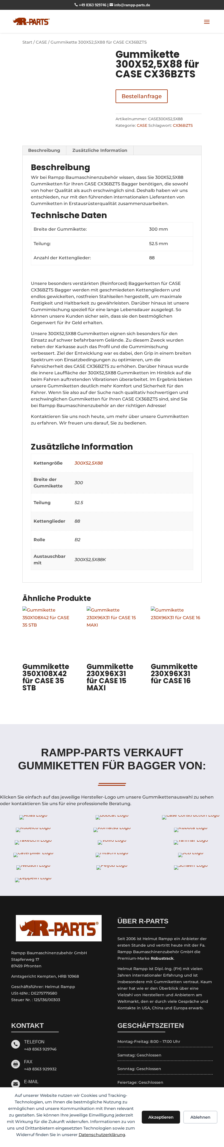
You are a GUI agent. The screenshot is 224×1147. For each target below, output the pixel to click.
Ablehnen (200, 1117)
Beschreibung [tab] (44, 150)
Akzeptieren (160, 1117)
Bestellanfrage (142, 96)
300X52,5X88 (89, 463)
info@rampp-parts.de (130, 5)
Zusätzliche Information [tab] (99, 150)
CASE (41, 42)
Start (27, 42)
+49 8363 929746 (90, 5)
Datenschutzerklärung (102, 1134)
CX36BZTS (183, 125)
